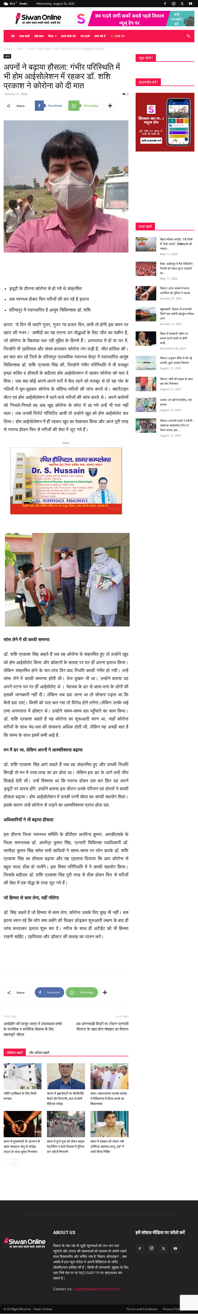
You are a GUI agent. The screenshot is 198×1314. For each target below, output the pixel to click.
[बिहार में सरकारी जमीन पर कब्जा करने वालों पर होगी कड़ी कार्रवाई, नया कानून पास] (146, 338)
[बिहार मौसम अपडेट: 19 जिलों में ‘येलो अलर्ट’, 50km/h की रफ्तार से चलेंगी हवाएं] (146, 244)
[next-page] (15, 1162)
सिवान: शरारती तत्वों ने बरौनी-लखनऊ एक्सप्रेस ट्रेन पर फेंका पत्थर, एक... (176, 425)
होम (13, 36)
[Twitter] (182, 3)
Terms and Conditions (142, 1309)
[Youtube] (190, 3)
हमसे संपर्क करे (68, 36)
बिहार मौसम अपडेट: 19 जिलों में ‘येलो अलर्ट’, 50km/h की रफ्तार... (176, 244)
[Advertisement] (66, 267)
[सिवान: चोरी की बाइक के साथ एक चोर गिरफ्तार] (146, 384)
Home (8, 49)
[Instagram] (173, 3)
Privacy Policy (172, 1309)
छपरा (20, 49)
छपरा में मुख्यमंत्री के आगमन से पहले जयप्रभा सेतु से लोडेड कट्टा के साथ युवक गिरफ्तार (22, 1147)
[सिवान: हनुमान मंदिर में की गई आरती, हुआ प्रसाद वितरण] (146, 363)
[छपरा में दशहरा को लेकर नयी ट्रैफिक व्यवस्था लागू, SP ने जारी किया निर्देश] (109, 1124)
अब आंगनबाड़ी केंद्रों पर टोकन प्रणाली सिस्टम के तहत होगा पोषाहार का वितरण (102, 1027)
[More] (110, 106)
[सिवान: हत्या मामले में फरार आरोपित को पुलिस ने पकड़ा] (146, 293)
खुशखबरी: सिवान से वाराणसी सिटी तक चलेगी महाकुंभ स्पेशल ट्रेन (177, 313)
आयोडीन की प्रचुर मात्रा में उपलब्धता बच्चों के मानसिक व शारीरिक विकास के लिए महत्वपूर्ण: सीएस (33, 1029)
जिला (50, 36)
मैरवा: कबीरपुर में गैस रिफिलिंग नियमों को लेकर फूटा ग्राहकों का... (176, 268)
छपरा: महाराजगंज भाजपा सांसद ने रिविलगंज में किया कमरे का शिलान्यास (108, 1099)
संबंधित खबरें (15, 1053)
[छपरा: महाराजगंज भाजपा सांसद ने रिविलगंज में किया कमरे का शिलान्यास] (109, 1076)
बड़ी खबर (39, 36)
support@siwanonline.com (96, 1288)
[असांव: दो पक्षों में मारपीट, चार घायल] (146, 405)
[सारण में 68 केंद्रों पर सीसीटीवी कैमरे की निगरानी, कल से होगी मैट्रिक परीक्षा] (66, 1076)
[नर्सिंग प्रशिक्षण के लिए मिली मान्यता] (23, 1076)
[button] (188, 36)
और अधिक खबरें (39, 1053)
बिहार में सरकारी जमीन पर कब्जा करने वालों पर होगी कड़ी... (174, 338)
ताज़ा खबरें (24, 36)
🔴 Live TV (117, 36)
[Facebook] (165, 3)
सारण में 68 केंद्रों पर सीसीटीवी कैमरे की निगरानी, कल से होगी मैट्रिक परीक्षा (65, 1099)
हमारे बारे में (100, 36)
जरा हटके (85, 36)
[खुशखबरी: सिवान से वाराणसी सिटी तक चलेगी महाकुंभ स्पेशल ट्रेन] (146, 314)
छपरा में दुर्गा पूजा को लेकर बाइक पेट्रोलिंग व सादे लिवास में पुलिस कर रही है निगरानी (66, 1147)
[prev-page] (7, 1162)
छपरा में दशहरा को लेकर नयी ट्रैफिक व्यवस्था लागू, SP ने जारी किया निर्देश (107, 1147)
